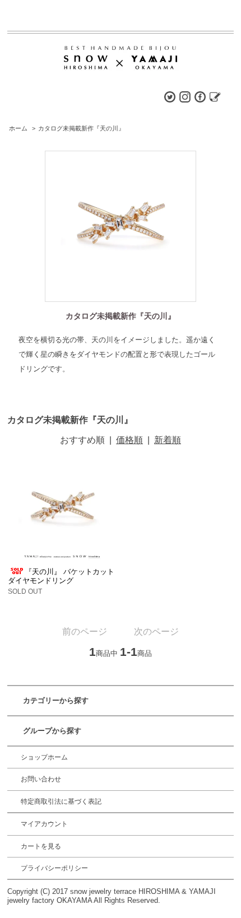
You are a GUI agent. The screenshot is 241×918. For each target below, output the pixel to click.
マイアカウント (44, 824)
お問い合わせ (41, 779)
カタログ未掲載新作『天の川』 (81, 128)
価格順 (129, 440)
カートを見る (41, 846)
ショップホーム (44, 757)
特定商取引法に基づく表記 (61, 801)
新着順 (167, 440)
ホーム (18, 128)
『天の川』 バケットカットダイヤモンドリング (61, 576)
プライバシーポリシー (54, 868)
